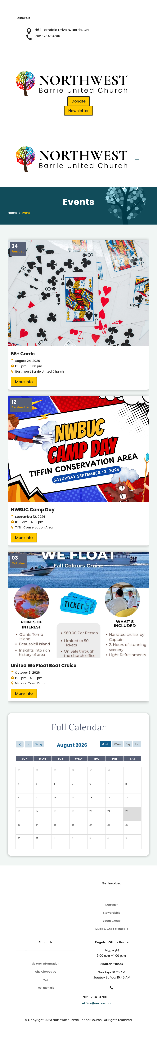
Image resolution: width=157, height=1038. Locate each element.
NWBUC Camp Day (33, 509)
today (38, 744)
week (117, 744)
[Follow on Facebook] (71, 23)
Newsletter (78, 110)
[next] (28, 744)
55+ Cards (23, 354)
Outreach (111, 905)
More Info (24, 381)
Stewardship (111, 913)
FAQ (45, 980)
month (105, 744)
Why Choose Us (45, 972)
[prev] (20, 744)
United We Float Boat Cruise (43, 665)
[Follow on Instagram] (78, 23)
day (128, 744)
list (137, 744)
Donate (79, 101)
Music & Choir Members (111, 929)
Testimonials (45, 988)
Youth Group (112, 921)
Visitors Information (45, 964)
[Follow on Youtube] (86, 23)
